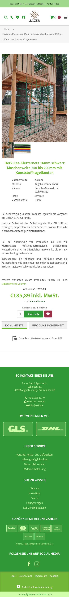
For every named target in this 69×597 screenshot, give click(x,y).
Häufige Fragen (34, 503)
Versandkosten (37, 301)
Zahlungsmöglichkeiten (34, 459)
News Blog (34, 493)
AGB (14, 576)
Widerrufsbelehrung (35, 469)
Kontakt (54, 576)
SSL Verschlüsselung (34, 507)
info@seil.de (36, 405)
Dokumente (14, 325)
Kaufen (32, 314)
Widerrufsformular (34, 464)
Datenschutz (25, 576)
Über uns (34, 488)
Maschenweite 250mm (14, 283)
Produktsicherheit (48, 325)
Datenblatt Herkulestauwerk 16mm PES (40, 338)
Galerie (34, 498)
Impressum (41, 576)
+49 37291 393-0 (36, 397)
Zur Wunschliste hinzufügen (48, 314)
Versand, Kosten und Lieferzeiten (34, 454)
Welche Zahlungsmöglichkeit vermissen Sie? (34, 543)
